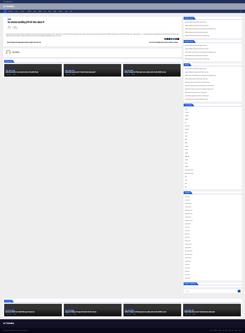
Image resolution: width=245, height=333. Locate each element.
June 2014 (187, 230)
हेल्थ (186, 187)
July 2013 (187, 264)
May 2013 (187, 271)
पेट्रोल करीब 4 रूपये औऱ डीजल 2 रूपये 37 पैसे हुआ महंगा (196, 92)
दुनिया (35, 11)
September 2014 (189, 220)
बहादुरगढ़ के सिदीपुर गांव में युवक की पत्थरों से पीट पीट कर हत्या (197, 25)
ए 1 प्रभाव (22, 11)
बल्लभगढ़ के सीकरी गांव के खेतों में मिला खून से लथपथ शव (195, 22)
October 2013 (188, 257)
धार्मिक (186, 142)
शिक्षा (66, 11)
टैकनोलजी (29, 11)
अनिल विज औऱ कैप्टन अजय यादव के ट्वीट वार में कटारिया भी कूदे (21, 72)
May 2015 (187, 196)
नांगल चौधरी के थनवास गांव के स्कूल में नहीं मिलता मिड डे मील (196, 99)
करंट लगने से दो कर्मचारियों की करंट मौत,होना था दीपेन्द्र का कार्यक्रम (163, 42)
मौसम (186, 163)
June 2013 (187, 267)
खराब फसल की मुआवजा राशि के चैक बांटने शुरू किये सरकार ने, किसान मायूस (199, 85)
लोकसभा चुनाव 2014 (189, 170)
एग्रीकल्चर (187, 115)
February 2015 (188, 203)
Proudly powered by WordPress (9, 330)
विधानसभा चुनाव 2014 (189, 173)
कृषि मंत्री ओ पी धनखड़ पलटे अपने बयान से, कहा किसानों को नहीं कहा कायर (199, 89)
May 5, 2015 (9, 314)
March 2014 (187, 240)
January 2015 (188, 206)
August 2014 (188, 223)
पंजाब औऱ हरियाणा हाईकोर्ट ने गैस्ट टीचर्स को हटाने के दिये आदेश (197, 95)
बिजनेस (49, 11)
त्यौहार (186, 136)
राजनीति (60, 11)
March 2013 (187, 278)
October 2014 (188, 217)
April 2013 (187, 274)
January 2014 (188, 247)
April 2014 (187, 237)
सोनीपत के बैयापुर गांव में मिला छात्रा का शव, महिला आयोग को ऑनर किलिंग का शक (145, 72)
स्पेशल (71, 11)
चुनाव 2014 (187, 125)
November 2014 (188, 213)
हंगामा (186, 183)
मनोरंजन (186, 159)
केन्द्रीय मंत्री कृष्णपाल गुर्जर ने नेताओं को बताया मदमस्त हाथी (80, 72)
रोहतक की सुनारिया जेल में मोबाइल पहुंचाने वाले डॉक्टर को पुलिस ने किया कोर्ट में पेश (24, 42)
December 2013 (188, 250)
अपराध (16, 11)
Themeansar (25, 330)
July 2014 (187, 227)
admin (15, 27)
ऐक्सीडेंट (40, 11)
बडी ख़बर (7, 70)
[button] (238, 11)
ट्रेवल (186, 132)
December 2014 (188, 210)
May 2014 (187, 234)
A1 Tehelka (8, 6)
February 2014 (188, 244)
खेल (45, 11)
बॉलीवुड (55, 11)
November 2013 (188, 254)
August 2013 (188, 261)
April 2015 (187, 200)
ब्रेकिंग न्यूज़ (10, 11)
